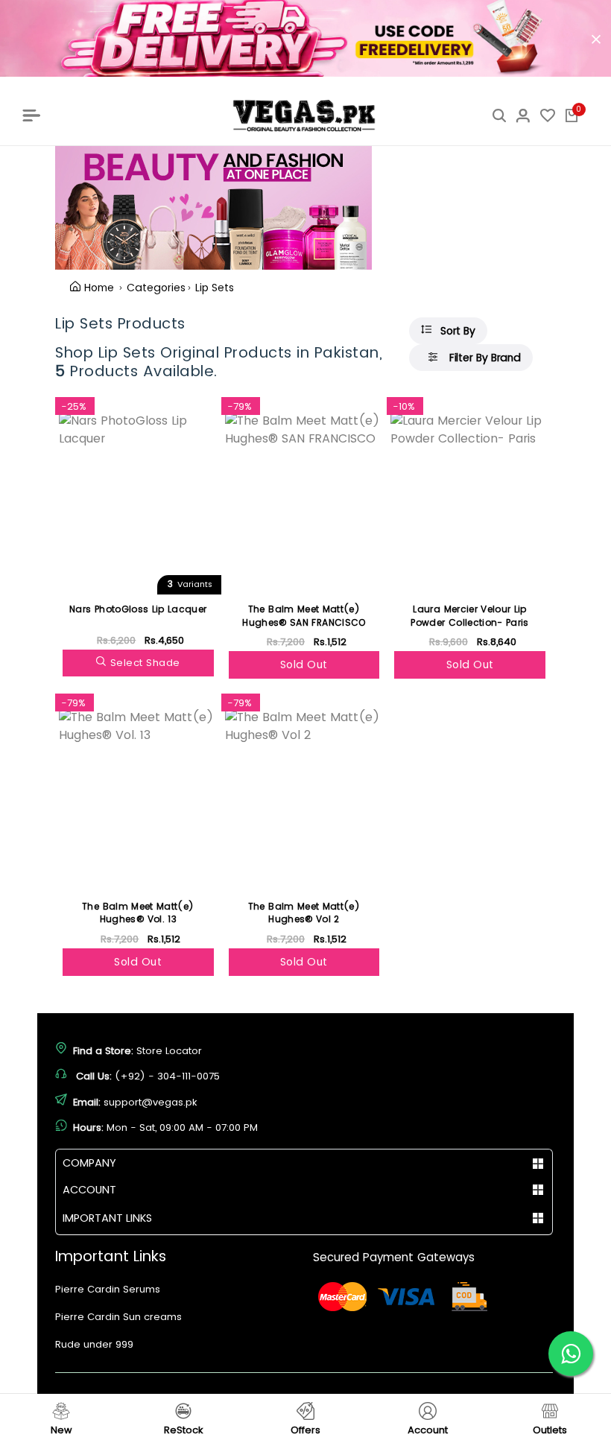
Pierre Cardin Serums (107, 1289)
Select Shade (145, 663)
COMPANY (89, 1162)
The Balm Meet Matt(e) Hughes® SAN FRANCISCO (303, 616)
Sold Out (304, 664)
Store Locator (169, 1051)
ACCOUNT (89, 1189)
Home (99, 287)
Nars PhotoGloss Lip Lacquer (137, 609)
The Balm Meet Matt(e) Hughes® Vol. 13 (138, 913)
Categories (156, 287)
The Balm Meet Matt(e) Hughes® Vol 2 (304, 913)
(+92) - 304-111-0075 (167, 1076)
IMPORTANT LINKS (107, 1218)
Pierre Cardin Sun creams (118, 1317)
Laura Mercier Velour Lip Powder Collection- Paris (469, 616)
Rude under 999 (94, 1344)
